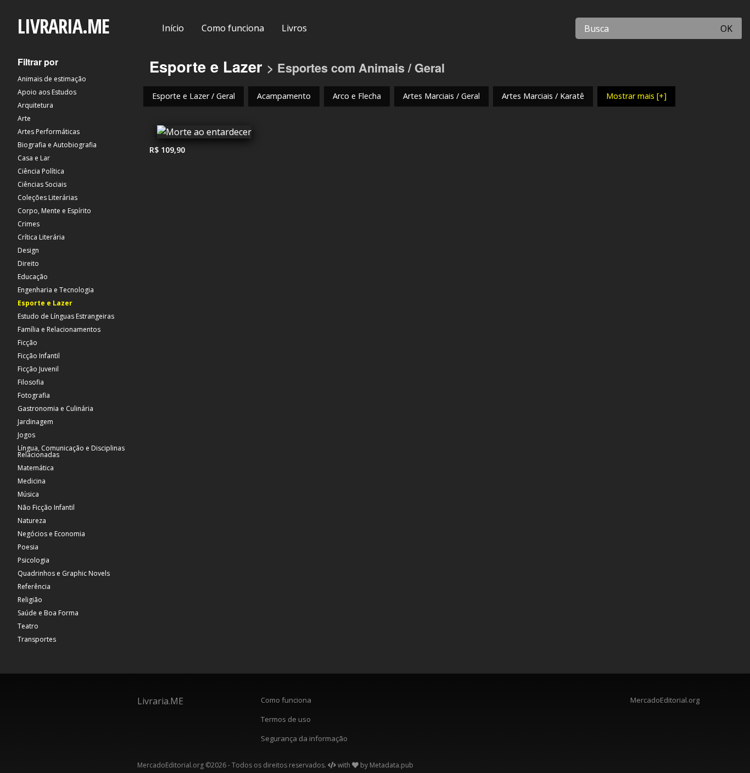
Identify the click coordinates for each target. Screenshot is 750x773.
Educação (33, 276)
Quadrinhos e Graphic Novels (64, 573)
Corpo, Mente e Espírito (54, 210)
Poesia (28, 547)
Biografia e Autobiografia (57, 144)
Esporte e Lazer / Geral (193, 96)
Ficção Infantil (39, 355)
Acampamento (284, 96)
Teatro (28, 626)
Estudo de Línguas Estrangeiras (66, 316)
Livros (294, 28)
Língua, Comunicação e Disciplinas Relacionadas (71, 451)
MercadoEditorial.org (664, 700)
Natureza (32, 520)
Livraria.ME (160, 701)
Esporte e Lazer (45, 303)
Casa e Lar (34, 158)
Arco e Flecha (357, 96)
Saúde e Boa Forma (48, 613)
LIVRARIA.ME (63, 26)
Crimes (29, 224)
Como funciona (233, 28)
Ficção (27, 342)
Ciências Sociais (42, 184)
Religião (30, 599)
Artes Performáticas (49, 131)
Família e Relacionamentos (59, 329)
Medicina (32, 481)
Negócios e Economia (51, 533)
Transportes (37, 639)
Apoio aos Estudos (47, 92)
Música (28, 494)
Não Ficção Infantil (46, 507)
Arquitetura (35, 105)
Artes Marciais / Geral (441, 96)
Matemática (36, 467)
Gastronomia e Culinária (55, 408)
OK (726, 29)
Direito (28, 263)
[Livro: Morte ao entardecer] (204, 134)
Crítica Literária (41, 237)
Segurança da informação (304, 738)
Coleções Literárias (47, 197)
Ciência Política (41, 171)
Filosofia (31, 382)
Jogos (26, 435)
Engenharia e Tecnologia (56, 289)
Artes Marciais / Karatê (543, 96)
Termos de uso (286, 719)
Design (28, 250)
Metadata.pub (391, 765)
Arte (24, 118)
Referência (34, 586)
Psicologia (33, 560)
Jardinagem (35, 421)
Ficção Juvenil (38, 369)
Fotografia (34, 395)
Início (173, 28)
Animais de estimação (52, 79)
